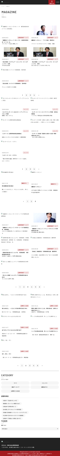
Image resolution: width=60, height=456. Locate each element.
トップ (3, 6)
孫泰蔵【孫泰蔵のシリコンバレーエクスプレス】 (15, 412)
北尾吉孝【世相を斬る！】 (9, 406)
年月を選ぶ (4, 429)
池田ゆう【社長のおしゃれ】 (10, 400)
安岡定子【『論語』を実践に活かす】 (12, 418)
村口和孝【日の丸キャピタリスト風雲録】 (13, 415)
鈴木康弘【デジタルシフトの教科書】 (12, 409)
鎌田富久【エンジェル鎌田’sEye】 (11, 403)
